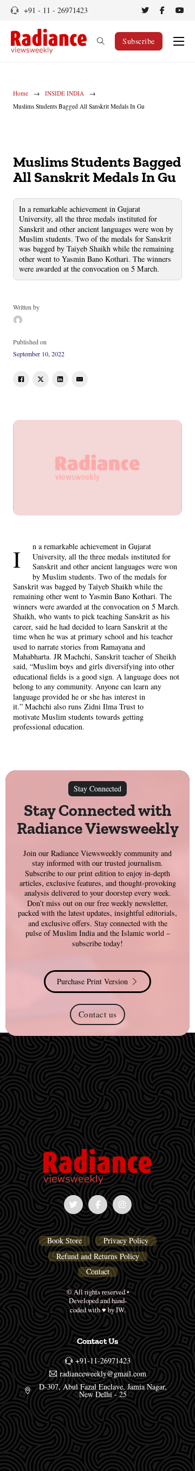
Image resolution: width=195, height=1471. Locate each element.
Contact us (98, 1014)
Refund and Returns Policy (97, 1256)
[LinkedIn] (60, 379)
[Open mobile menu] (178, 41)
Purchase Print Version (92, 981)
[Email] (80, 379)
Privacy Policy (125, 1241)
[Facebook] (21, 379)
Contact (97, 1272)
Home (20, 93)
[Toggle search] (100, 41)
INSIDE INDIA (64, 93)
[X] (40, 379)
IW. (121, 1310)
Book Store (64, 1241)
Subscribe (138, 41)
